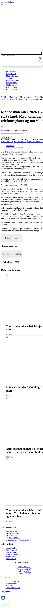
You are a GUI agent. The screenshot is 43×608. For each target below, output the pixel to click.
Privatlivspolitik (12, 583)
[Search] (40, 58)
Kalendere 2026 (7, 142)
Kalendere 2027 (24, 567)
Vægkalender (11, 78)
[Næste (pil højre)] (4, 606)
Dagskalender (11, 71)
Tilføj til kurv (6, 137)
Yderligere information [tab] (14, 148)
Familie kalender (12, 80)
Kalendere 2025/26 (24, 569)
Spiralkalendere (11, 557)
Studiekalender (11, 85)
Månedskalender (12, 76)
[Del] (7, 604)
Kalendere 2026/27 (24, 573)
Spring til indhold (7, 2)
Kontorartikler (11, 87)
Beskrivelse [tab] (10, 146)
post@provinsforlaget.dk (19, 540)
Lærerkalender (11, 83)
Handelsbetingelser (13, 581)
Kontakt (9, 585)
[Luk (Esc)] (9, 604)
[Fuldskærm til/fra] (4, 604)
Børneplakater (11, 89)
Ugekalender (11, 74)
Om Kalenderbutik (13, 588)
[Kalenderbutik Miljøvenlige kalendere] (21, 9)
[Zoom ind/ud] (2, 604)
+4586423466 (14, 538)
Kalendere (13, 97)
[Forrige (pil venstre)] (2, 606)
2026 (34, 139)
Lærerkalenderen (12, 552)
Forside (4, 97)
